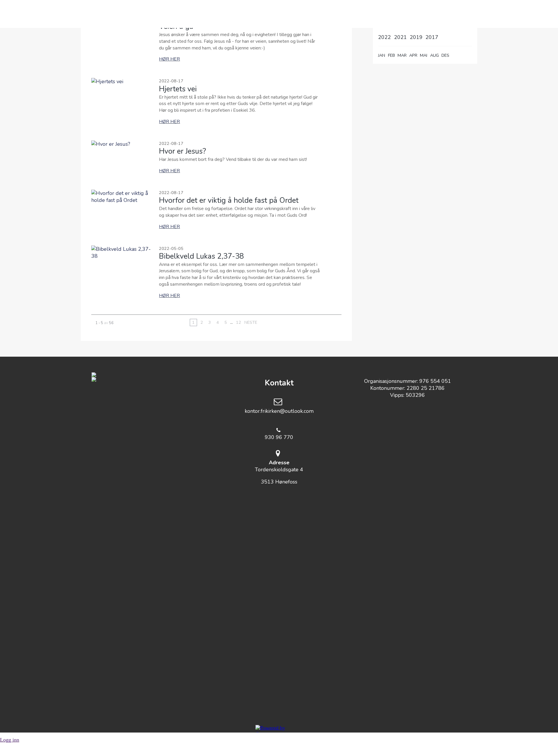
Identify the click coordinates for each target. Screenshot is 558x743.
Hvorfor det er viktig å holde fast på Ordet (228, 200)
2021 (400, 37)
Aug (434, 55)
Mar (402, 55)
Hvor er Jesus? (182, 151)
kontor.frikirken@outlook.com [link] (279, 411)
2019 (416, 37)
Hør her (169, 59)
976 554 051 (435, 381)
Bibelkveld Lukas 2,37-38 (201, 256)
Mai (423, 55)
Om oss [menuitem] (242, 13)
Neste (250, 322)
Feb (391, 55)
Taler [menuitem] (318, 13)
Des (445, 55)
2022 (384, 37)
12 (238, 322)
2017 (431, 37)
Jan (381, 55)
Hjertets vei (178, 89)
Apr (413, 55)
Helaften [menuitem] (281, 13)
